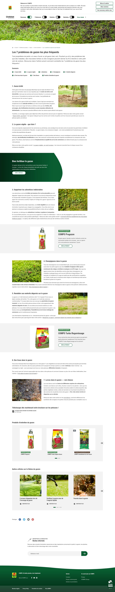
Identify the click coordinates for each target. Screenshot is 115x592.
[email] (28, 519)
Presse (83, 577)
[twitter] (24, 519)
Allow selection (105, 6)
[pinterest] (32, 519)
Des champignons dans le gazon (38, 287)
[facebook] (20, 519)
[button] (56, 458)
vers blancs (67, 397)
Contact (68, 577)
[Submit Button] (84, 553)
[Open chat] (110, 584)
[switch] (44, 17)
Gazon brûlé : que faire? (19, 116)
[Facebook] (31, 578)
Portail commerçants (71, 579)
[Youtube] (34, 578)
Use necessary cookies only (104, 10)
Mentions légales (16, 588)
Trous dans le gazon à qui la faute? (27, 373)
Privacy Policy (26, 588)
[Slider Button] (101, 443)
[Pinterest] (36, 578)
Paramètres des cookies (37, 588)
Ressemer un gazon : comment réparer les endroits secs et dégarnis (62, 317)
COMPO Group (85, 579)
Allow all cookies (104, 3)
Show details (80, 17)
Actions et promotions (71, 581)
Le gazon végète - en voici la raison (43, 145)
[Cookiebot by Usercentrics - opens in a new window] (10, 17)
